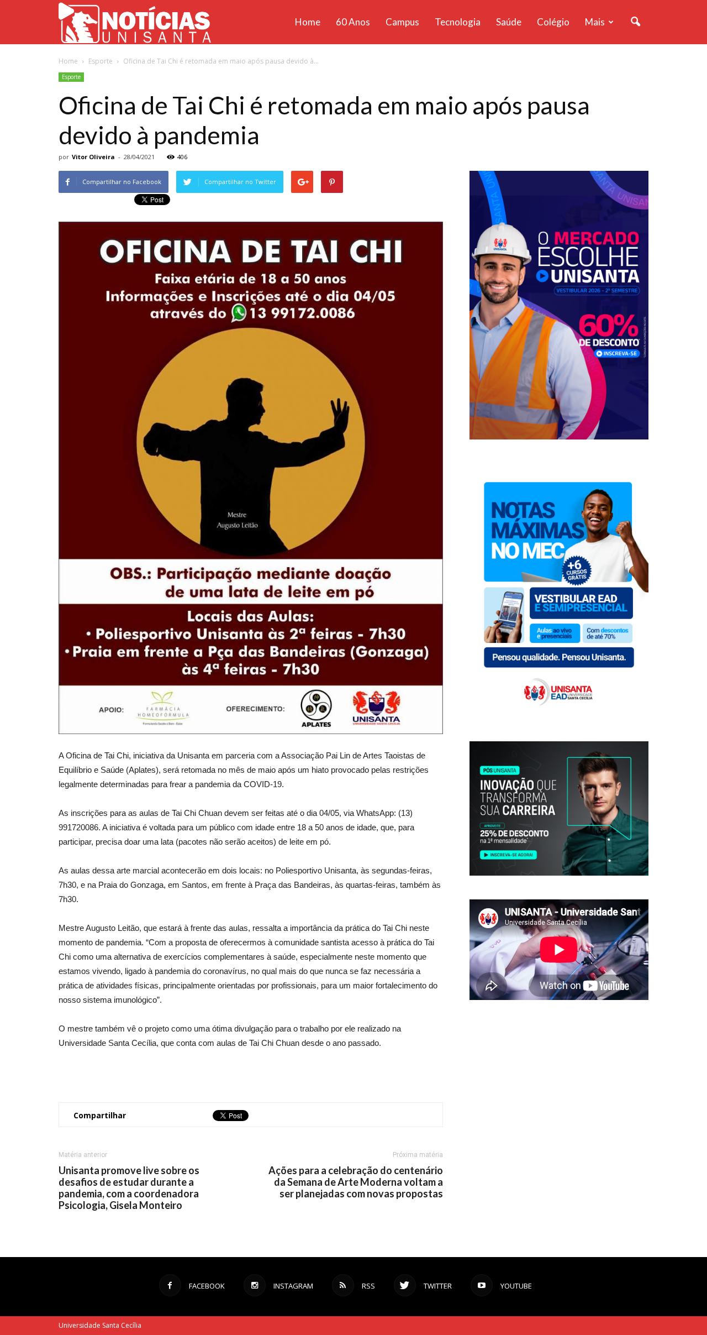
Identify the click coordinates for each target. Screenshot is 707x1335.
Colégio (553, 22)
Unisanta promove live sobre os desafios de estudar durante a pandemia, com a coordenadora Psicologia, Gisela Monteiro (129, 1188)
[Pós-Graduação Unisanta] (558, 872)
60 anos (353, 22)
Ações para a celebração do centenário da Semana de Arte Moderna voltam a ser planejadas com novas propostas (355, 1182)
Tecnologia (458, 22)
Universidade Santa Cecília (100, 1325)
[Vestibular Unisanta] (558, 436)
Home (307, 22)
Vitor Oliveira (93, 157)
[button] (635, 22)
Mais (595, 22)
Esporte (71, 77)
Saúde (508, 22)
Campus (402, 22)
